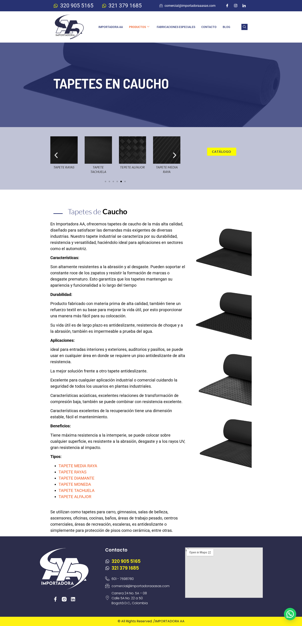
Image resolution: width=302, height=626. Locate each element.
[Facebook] (227, 6)
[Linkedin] (73, 599)
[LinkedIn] (244, 6)
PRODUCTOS (137, 27)
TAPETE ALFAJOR (75, 496)
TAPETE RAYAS (72, 472)
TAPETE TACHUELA (77, 490)
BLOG (226, 27)
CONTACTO (209, 27)
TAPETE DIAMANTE (76, 478)
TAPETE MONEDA (75, 484)
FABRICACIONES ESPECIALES (176, 27)
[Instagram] (236, 6)
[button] (244, 27)
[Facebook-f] (55, 599)
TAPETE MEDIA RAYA (78, 465)
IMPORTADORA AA (110, 27)
